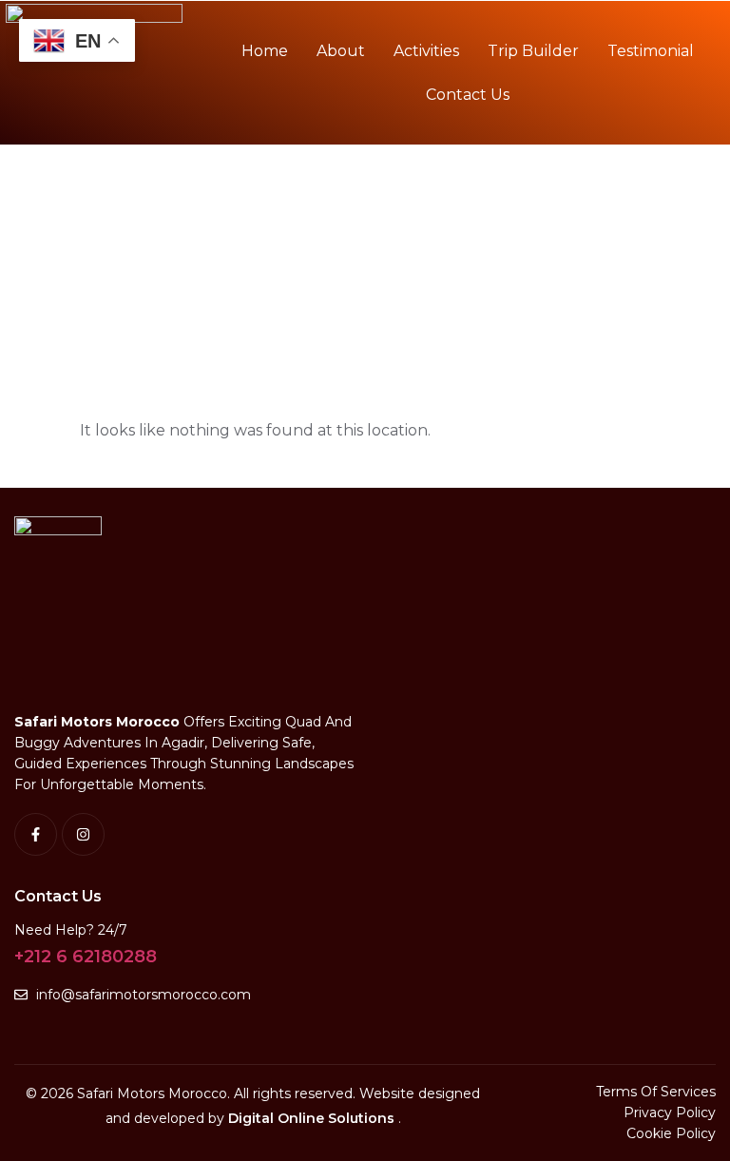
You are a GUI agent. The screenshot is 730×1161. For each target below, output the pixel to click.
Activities (426, 51)
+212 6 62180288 (85, 956)
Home (264, 51)
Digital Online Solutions (313, 1118)
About (341, 51)
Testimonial (650, 51)
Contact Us (467, 95)
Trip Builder (533, 51)
